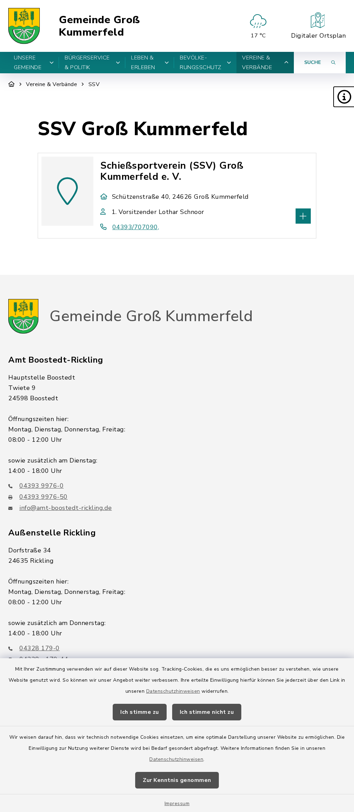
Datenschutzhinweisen (173, 691)
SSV (94, 84)
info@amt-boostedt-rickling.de (65, 508)
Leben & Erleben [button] (143, 62)
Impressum (177, 803)
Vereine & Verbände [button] (257, 62)
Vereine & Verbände (51, 84)
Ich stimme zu (139, 712)
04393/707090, (135, 227)
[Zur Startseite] (11, 84)
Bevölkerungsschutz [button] (201, 62)
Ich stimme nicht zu (207, 712)
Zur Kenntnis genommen (177, 780)
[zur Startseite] (24, 25)
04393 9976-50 (43, 497)
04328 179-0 (39, 648)
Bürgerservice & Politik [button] (87, 62)
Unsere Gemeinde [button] (27, 62)
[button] (343, 96)
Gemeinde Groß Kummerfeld (99, 26)
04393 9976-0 (41, 486)
